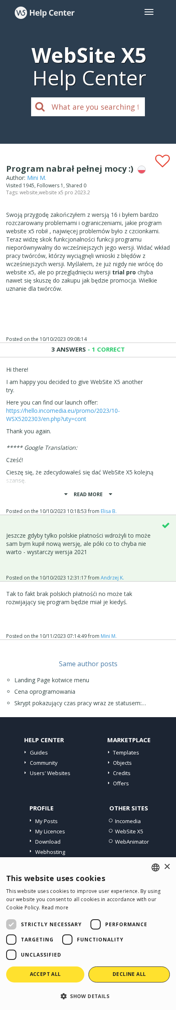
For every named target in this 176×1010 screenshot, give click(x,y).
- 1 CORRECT (105, 349)
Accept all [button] (45, 974)
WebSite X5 (129, 831)
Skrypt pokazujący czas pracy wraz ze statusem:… (80, 703)
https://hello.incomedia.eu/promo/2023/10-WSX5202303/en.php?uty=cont (63, 415)
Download (48, 841)
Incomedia (128, 821)
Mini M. (36, 178)
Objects (122, 762)
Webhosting (50, 852)
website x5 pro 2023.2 (64, 192)
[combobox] (155, 867)
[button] (88, 996)
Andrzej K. (112, 577)
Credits (122, 773)
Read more (55, 907)
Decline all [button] (129, 974)
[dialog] (88, 933)
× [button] (167, 867)
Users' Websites (50, 773)
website (29, 192)
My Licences (50, 831)
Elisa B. (109, 511)
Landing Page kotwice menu (51, 680)
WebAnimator (132, 841)
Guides (39, 752)
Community (44, 762)
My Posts (46, 821)
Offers (121, 783)
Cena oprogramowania (44, 691)
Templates (126, 752)
